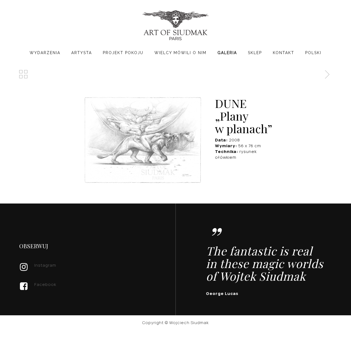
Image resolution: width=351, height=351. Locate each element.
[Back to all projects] (23, 74)
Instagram (45, 265)
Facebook (45, 284)
